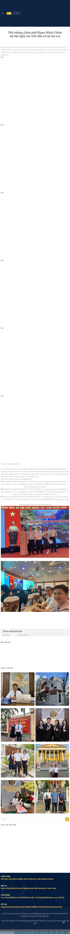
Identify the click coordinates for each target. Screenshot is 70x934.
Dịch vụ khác (40, 29)
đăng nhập (13, 635)
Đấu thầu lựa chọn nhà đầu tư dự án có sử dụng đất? (19, 659)
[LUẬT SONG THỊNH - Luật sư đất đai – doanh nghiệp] (2, 13)
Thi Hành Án (5, 860)
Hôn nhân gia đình (7, 838)
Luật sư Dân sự (6, 845)
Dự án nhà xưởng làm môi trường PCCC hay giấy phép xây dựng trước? (26, 652)
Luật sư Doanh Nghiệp (9, 849)
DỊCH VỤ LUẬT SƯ (7, 834)
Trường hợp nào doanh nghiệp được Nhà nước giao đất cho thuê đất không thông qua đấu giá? (34, 648)
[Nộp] (67, 819)
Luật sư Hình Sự (30, 29)
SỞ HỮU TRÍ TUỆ (7, 856)
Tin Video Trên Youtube (9, 863)
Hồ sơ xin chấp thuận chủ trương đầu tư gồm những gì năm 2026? (24, 655)
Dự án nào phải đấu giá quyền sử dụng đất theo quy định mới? (23, 663)
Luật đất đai (5, 842)
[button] (17, 13)
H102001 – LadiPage (11, 622)
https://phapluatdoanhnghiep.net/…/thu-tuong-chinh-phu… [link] (21, 466)
